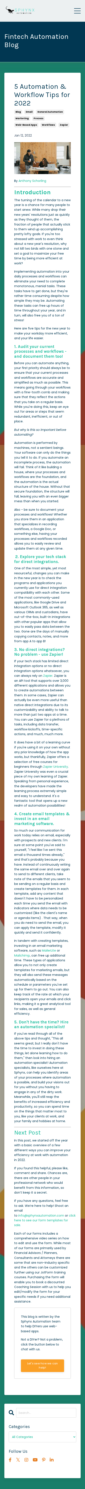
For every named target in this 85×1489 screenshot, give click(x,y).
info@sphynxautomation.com (41, 1215)
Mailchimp (22, 955)
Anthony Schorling (32, 181)
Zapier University (55, 766)
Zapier (48, 676)
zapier (64, 125)
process (38, 118)
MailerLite (49, 950)
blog (18, 112)
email (29, 112)
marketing (22, 118)
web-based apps (26, 125)
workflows (48, 125)
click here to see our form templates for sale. (45, 1220)
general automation (50, 112)
